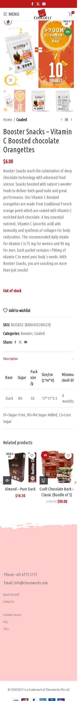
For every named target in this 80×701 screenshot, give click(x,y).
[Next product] (71, 119)
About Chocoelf (11, 594)
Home (7, 119)
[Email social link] (44, 4)
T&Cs (6, 629)
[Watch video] (10, 68)
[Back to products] (66, 119)
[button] (7, 52)
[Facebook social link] (32, 4)
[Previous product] (61, 119)
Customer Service (12, 614)
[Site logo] (42, 13)
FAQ (5, 622)
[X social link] (38, 4)
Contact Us (8, 601)
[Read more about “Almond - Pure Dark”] (7, 480)
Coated (21, 119)
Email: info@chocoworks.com (26, 582)
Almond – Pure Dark (20, 489)
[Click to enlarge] (10, 80)
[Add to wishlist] (31, 455)
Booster (26, 333)
